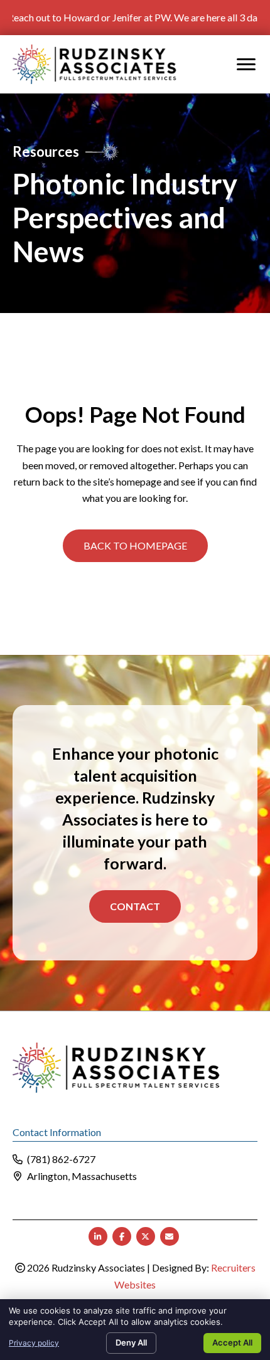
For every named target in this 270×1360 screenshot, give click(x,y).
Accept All (232, 1342)
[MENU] (246, 64)
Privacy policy (34, 1342)
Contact (135, 906)
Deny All (131, 1342)
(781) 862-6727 (61, 1159)
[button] (135, 545)
